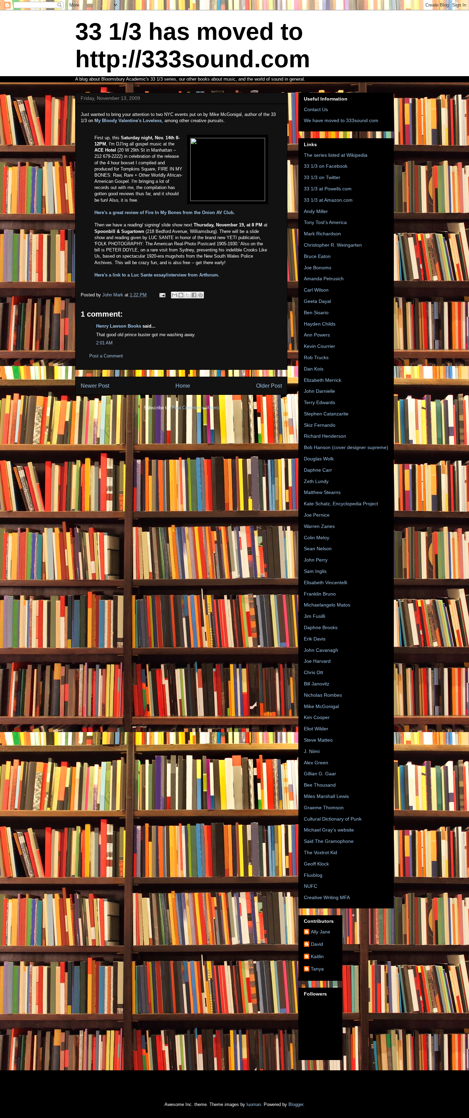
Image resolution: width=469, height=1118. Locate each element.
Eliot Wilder (316, 728)
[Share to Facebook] (194, 295)
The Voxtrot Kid (320, 852)
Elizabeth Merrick (322, 380)
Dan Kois (313, 369)
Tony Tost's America (325, 222)
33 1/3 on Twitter (322, 177)
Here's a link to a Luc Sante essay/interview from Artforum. (156, 275)
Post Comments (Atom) (195, 407)
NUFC (310, 886)
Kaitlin (317, 956)
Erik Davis (314, 639)
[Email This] (174, 295)
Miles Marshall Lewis (326, 796)
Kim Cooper (317, 717)
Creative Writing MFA (327, 897)
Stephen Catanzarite (326, 413)
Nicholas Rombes (323, 695)
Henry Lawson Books (118, 326)
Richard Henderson (325, 436)
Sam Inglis (315, 571)
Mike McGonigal (321, 706)
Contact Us (316, 109)
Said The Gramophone (329, 841)
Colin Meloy (316, 537)
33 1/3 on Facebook (325, 166)
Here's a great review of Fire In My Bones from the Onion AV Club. (164, 212)
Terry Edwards (319, 402)
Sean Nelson (318, 548)
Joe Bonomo (317, 267)
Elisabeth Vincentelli (325, 582)
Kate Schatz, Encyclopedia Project (341, 503)
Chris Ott (313, 672)
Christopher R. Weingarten (333, 245)
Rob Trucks (316, 357)
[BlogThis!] (181, 295)
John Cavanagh (321, 650)
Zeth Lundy (316, 481)
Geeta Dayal (317, 301)
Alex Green (316, 762)
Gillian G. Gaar (320, 773)
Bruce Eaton (317, 256)
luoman (254, 1104)
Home (182, 386)
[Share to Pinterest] (200, 295)
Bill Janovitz (316, 683)
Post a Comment (106, 355)
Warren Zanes (319, 526)
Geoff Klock (316, 864)
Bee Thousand (320, 785)
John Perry (316, 560)
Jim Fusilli (314, 616)
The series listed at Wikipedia (335, 155)
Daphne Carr (318, 470)
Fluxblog (313, 875)
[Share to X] (187, 295)
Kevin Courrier (319, 346)
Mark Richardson (322, 233)
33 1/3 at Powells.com (328, 188)
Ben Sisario (316, 312)
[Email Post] (162, 294)
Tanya (317, 969)
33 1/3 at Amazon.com (328, 200)
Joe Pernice (317, 515)
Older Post (269, 386)
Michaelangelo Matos (327, 605)
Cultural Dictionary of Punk (333, 819)
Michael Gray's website (329, 830)
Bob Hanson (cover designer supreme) (346, 447)
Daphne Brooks (321, 627)
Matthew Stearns (322, 492)
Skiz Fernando (319, 425)
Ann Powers (317, 335)
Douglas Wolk (319, 458)
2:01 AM (104, 342)
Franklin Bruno (320, 594)
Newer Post (95, 386)
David (317, 944)
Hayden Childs (319, 324)
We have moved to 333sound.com (341, 120)
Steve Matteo (318, 740)
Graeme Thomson (324, 807)
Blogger (295, 1104)
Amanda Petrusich (324, 278)
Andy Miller (316, 211)
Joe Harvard (317, 661)
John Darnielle (319, 391)
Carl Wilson (316, 290)
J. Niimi (312, 751)
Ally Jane (320, 931)
